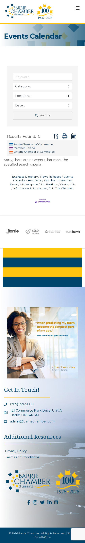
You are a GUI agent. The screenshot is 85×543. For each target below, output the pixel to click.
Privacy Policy (16, 451)
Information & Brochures (30, 188)
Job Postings (49, 184)
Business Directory (25, 176)
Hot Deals (35, 180)
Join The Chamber (61, 188)
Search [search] (44, 115)
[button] (55, 136)
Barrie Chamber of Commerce (33, 144)
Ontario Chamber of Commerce (34, 151)
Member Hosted (24, 148)
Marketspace (29, 184)
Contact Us (67, 184)
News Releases (50, 176)
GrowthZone (42, 537)
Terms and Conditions (22, 457)
